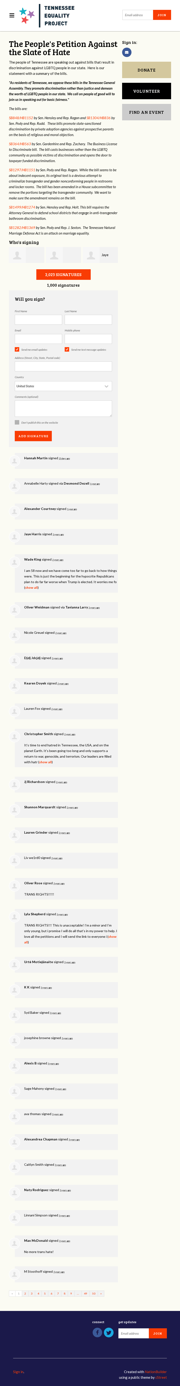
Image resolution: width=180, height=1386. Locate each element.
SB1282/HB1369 (22, 227)
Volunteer (146, 91)
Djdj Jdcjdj (32, 658)
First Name (21, 311)
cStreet (161, 1377)
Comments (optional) (26, 397)
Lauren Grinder (36, 832)
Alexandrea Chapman (40, 1139)
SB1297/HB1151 (22, 170)
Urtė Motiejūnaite (38, 962)
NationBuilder (156, 1372)
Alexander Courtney (40, 509)
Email (18, 330)
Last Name (71, 311)
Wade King (32, 559)
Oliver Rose (33, 883)
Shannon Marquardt (40, 807)
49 (85, 1293)
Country (19, 377)
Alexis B (30, 1063)
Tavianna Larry (76, 607)
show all (31, 587)
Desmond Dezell (76, 483)
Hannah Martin (36, 458)
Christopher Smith (38, 734)
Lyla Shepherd (34, 914)
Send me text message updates (88, 349)
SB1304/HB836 (98, 118)
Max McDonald (36, 1240)
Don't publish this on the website (39, 422)
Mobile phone (72, 330)
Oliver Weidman (36, 607)
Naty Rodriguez (36, 1190)
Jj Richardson (34, 782)
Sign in (18, 1372)
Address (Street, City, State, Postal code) (37, 358)
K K (27, 987)
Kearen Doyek (35, 683)
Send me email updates (34, 349)
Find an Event (146, 112)
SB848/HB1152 (21, 118)
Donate (147, 70)
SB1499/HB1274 (22, 207)
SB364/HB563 (20, 144)
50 (93, 1293)
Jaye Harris (32, 534)
